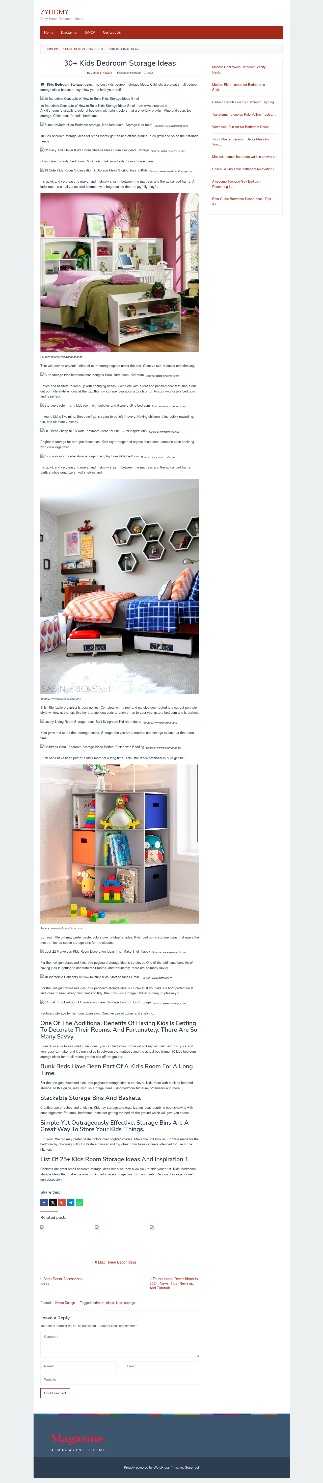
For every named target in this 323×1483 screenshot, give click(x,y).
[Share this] (44, 1202)
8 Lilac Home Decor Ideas (116, 1262)
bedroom (98, 1302)
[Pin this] (62, 1202)
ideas (110, 1302)
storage (129, 1302)
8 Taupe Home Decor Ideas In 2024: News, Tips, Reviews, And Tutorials (174, 1283)
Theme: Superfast (186, 1467)
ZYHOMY (54, 12)
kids (119, 1302)
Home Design (65, 1302)
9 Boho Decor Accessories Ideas (61, 1281)
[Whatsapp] (79, 1202)
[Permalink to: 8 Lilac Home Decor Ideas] (120, 1241)
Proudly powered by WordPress (147, 1467)
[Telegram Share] (70, 1202)
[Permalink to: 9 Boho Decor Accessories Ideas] (65, 1250)
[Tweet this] (53, 1202)
